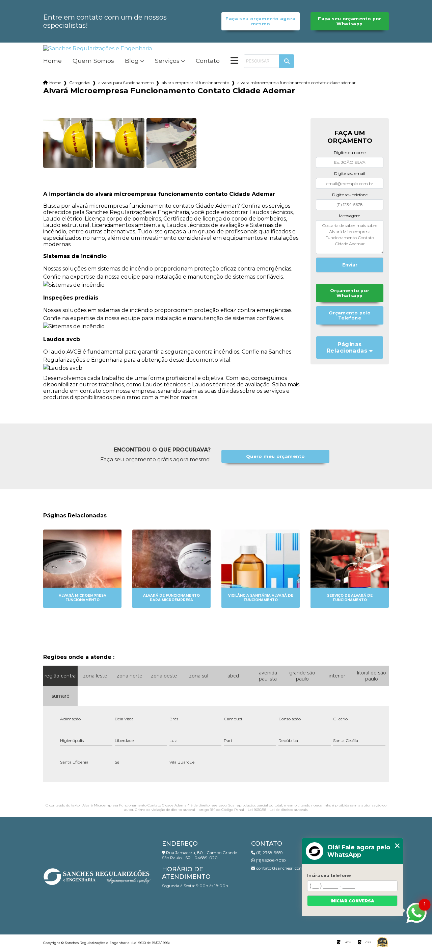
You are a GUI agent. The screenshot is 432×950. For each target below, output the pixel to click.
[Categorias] (234, 61)
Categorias (79, 82)
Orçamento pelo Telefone (350, 315)
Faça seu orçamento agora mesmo (260, 21)
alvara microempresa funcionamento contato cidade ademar (296, 82)
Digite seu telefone (350, 194)
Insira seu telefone (329, 875)
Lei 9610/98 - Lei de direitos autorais (277, 809)
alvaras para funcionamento (126, 82)
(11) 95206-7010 (270, 860)
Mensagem (349, 215)
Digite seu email (349, 173)
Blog (132, 61)
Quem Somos (93, 61)
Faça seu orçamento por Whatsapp (349, 21)
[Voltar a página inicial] (97, 48)
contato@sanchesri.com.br (282, 868)
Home (52, 61)
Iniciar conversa (352, 900)
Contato (208, 61)
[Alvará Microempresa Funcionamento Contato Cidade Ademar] (68, 143)
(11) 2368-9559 (269, 852)
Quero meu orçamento (275, 456)
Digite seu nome (350, 152)
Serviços (167, 61)
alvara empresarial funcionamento (195, 82)
